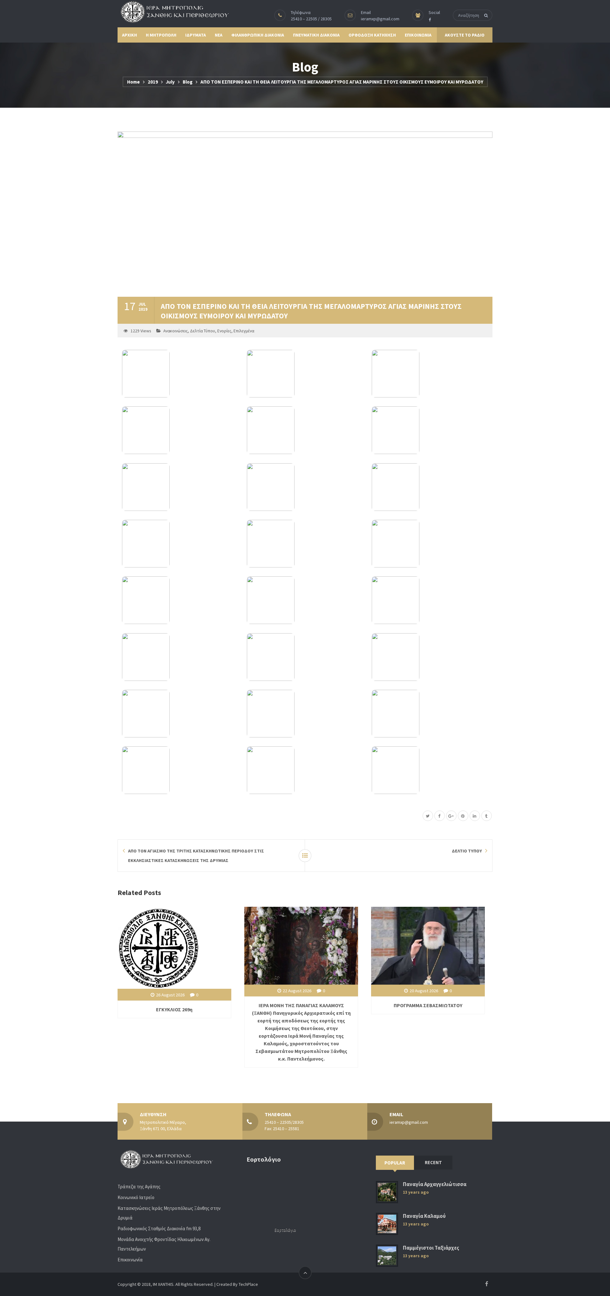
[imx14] (305, 600)
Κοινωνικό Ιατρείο (136, 1197)
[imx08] (305, 487)
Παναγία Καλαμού (424, 1216)
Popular (394, 1163)
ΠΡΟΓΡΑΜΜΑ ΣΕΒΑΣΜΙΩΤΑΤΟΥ (428, 1005)
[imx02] (305, 373)
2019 (153, 82)
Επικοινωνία (130, 1260)
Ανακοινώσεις (175, 331)
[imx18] (430, 657)
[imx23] (305, 770)
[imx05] (305, 430)
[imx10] (180, 543)
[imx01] (180, 373)
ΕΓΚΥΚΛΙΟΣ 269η (174, 1009)
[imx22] (180, 770)
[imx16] (180, 657)
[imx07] (180, 487)
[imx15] (430, 600)
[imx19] (180, 713)
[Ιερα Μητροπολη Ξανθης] (173, 12)
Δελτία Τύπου (202, 331)
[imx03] (430, 373)
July (170, 82)
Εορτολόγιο (285, 1230)
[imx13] (180, 600)
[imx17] (305, 657)
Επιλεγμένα (244, 331)
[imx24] (430, 770)
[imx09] (430, 487)
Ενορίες (224, 331)
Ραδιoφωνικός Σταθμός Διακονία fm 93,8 (159, 1228)
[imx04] (180, 430)
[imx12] (430, 543)
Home (133, 82)
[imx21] (430, 713)
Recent (433, 1162)
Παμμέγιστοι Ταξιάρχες (431, 1248)
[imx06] (430, 430)
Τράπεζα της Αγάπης (139, 1187)
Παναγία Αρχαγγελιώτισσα (434, 1184)
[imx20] (305, 713)
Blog (188, 82)
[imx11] (305, 543)
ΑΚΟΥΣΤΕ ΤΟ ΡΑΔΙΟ (465, 35)
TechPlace (248, 1284)
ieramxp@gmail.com (380, 19)
